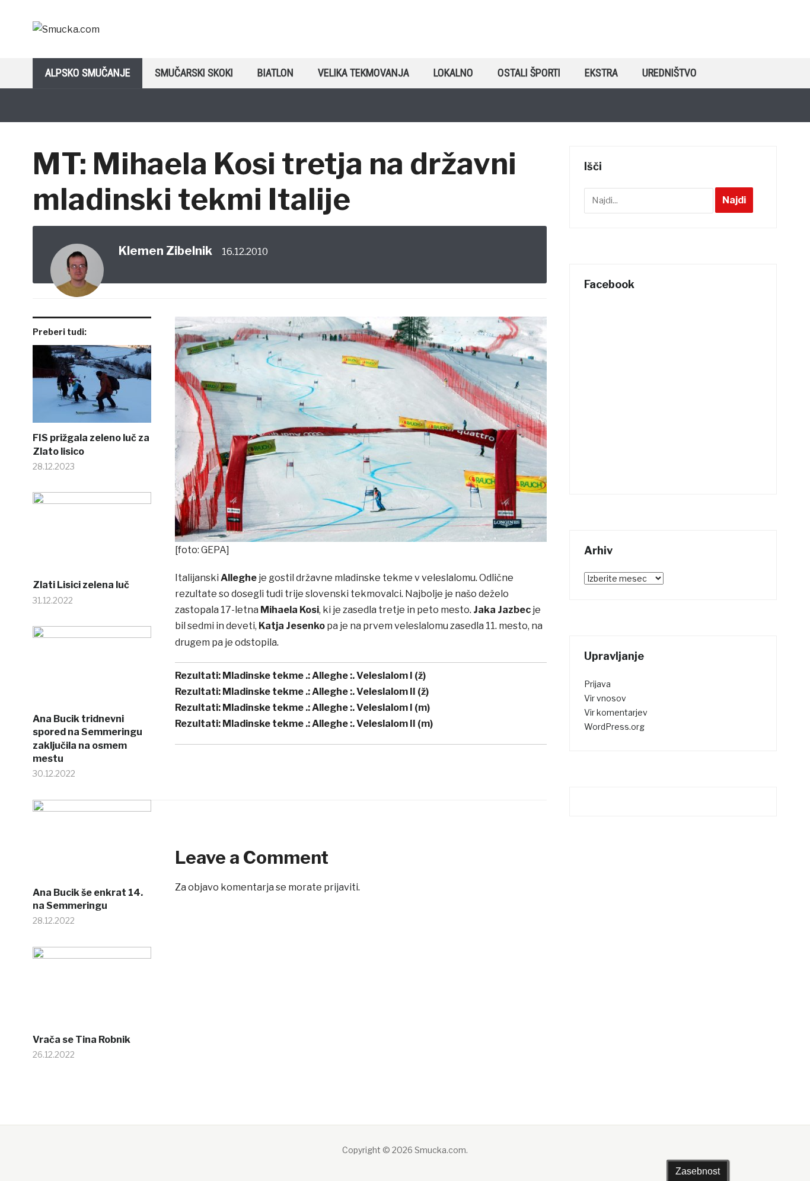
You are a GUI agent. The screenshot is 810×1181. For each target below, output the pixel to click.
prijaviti (341, 887)
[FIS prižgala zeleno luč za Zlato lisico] (92, 388)
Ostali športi (529, 72)
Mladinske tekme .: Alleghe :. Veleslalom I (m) (326, 707)
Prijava (597, 684)
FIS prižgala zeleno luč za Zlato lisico (91, 444)
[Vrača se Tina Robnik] (92, 990)
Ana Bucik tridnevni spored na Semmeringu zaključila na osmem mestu (87, 738)
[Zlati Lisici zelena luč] (92, 535)
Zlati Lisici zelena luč (81, 584)
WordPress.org (614, 727)
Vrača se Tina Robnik (81, 1039)
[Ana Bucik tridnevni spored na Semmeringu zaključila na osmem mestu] (92, 669)
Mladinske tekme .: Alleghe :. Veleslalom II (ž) (325, 691)
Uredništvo (669, 72)
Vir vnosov (605, 698)
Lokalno (453, 72)
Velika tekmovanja (363, 72)
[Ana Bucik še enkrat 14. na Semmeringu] (92, 843)
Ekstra (601, 72)
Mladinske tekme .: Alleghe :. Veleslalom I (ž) (324, 675)
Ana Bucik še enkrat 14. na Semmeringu (88, 899)
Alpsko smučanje (87, 72)
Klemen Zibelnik (165, 251)
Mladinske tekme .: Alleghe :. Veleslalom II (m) (327, 723)
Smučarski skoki (194, 72)
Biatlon (275, 72)
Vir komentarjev (616, 712)
